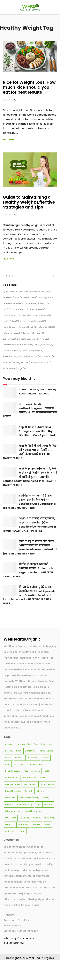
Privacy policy (12, 925)
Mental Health (29, 327)
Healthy (46, 315)
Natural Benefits (46, 327)
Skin (37, 344)
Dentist (8, 303)
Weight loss (23, 362)
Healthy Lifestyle (28, 321)
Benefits (8, 297)
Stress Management (32, 350)
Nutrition (39, 333)
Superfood (23, 356)
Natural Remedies (12, 333)
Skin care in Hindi (12, 350)
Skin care (47, 344)
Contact (9, 915)
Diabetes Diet (32, 303)
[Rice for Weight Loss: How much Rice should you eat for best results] (30, 56)
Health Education (12, 315)
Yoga (22, 368)
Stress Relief (9, 356)
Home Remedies (12, 327)
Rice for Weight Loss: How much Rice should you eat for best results (29, 87)
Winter (47, 362)
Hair (14, 309)
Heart (42, 321)
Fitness (45, 303)
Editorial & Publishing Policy (21, 930)
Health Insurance (31, 315)
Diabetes (18, 303)
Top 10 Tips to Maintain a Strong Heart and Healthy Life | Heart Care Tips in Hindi (37, 431)
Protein (44, 339)
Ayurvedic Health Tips (27, 291)
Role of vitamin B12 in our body (18, 344)
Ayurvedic (9, 291)
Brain (19, 297)
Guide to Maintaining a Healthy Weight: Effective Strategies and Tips (29, 202)
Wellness (36, 362)
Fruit (6, 309)
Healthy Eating (11, 321)
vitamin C (9, 362)
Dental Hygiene (46, 297)
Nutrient (27, 333)
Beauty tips (45, 291)
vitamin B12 (48, 356)
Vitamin (36, 356)
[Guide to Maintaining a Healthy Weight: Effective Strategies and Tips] (30, 169)
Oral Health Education (28, 339)
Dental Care (30, 297)
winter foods (10, 368)
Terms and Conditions (18, 920)
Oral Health (9, 339)
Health (23, 309)
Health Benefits (37, 309)
